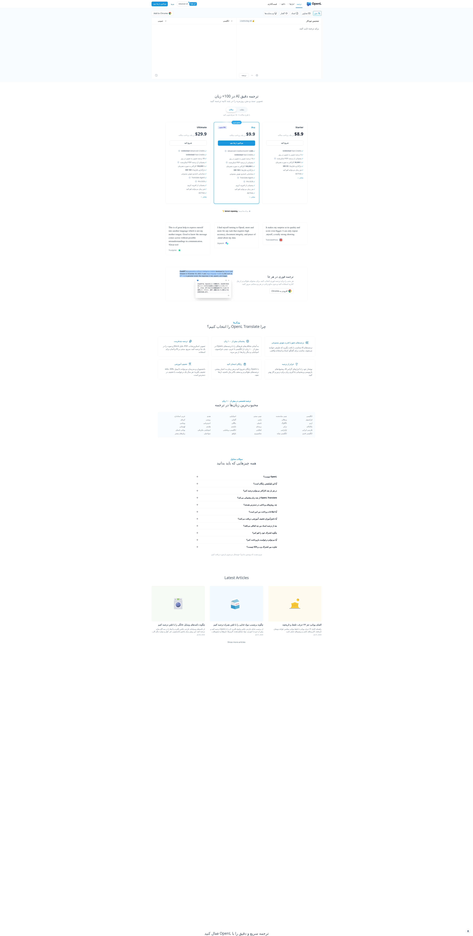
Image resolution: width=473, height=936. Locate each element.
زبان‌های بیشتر (180, 433)
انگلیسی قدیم (307, 433)
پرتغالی (284, 419)
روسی (208, 419)
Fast (191, 4)
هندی (209, 416)
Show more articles (236, 642)
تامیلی (259, 423)
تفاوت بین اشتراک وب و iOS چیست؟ (262, 547)
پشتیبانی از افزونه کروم (244, 185)
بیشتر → (300, 177)
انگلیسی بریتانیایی (229, 430)
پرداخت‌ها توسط (243, 211)
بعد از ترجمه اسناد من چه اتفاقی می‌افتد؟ (260, 525)
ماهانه (242, 109)
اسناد (293, 13)
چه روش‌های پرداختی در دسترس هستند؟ (260, 504)
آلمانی (234, 419)
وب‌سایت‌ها (269, 13)
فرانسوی (309, 419)
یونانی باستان (180, 430)
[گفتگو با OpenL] (468, 931)
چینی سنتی (257, 416)
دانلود (283, 4)
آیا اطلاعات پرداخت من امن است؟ (263, 511)
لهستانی (182, 426)
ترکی (285, 426)
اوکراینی (284, 430)
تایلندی (233, 426)
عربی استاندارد (179, 416)
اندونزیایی (207, 423)
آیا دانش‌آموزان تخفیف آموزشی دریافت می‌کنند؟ (257, 518)
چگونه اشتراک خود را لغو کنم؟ (264, 532)
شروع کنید (285, 143)
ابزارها (292, 4)
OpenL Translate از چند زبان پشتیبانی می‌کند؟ (257, 497)
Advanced (182, 4)
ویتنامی (182, 423)
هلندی (208, 426)
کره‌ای (183, 419)
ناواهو (234, 433)
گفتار (282, 13)
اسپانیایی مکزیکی (204, 430)
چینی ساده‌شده (281, 416)
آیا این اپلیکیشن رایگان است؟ (265, 483)
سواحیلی (207, 433)
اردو (310, 423)
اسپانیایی (233, 416)
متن (315, 13)
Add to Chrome (161, 13)
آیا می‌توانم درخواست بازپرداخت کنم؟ (261, 540)
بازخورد (223, 554)
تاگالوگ (284, 423)
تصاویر (305, 13)
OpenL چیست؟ (270, 476)
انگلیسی (309, 416)
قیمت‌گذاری (272, 4)
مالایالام (309, 426)
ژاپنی (260, 419)
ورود (172, 4)
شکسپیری (258, 433)
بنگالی (234, 423)
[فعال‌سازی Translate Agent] (257, 75)
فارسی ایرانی (307, 430)
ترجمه (299, 4)
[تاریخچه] (156, 75)
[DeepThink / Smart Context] (252, 75)
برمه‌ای (259, 426)
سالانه (231, 109)
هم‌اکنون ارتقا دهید (159, 4)
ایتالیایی (259, 430)
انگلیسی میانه (282, 433)
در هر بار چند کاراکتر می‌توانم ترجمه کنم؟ (260, 490)
